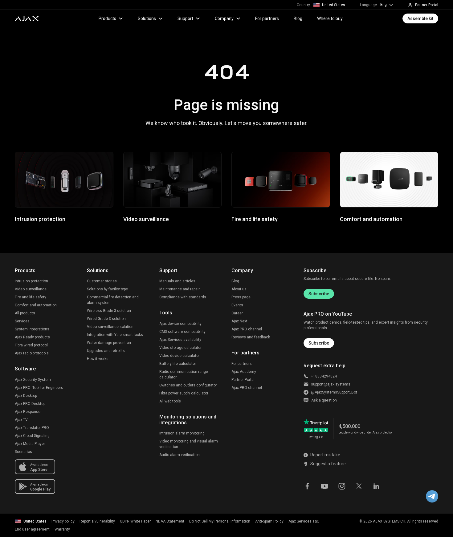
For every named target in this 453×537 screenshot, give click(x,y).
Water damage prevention (109, 343)
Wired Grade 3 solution (106, 319)
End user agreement (32, 529)
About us (239, 289)
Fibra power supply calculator (183, 393)
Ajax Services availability (180, 339)
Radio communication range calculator (183, 374)
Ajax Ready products (32, 337)
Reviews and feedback (250, 337)
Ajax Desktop (26, 396)
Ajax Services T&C (303, 521)
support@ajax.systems (330, 384)
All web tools (170, 401)
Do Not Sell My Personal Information (219, 521)
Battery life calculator (177, 363)
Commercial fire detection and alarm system (113, 300)
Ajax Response (27, 412)
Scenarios (23, 452)
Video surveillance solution (110, 327)
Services (22, 321)
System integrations (32, 329)
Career (237, 313)
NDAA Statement (170, 521)
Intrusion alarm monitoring (182, 433)
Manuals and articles (177, 281)
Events (237, 305)
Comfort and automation (36, 305)
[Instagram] (341, 486)
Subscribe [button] (318, 343)
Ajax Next (239, 321)
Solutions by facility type (107, 289)
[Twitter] (359, 486)
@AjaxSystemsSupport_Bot (334, 392)
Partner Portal (243, 380)
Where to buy (330, 18)
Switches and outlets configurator (188, 385)
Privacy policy (63, 521)
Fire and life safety (30, 297)
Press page (241, 297)
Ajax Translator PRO (32, 428)
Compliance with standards (182, 297)
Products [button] (107, 18)
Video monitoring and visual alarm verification (188, 444)
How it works (97, 359)
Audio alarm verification (179, 455)
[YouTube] (324, 486)
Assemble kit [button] (420, 18)
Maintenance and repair (179, 289)
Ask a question (324, 400)
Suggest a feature (328, 463)
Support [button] (185, 18)
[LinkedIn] (376, 486)
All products (25, 313)
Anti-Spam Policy (269, 521)
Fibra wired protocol (31, 345)
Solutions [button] (147, 18)
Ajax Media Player (30, 444)
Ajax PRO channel (246, 329)
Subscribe (318, 293)
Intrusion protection (31, 281)
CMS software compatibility (182, 331)
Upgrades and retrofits (106, 351)
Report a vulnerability (97, 521)
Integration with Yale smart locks (115, 335)
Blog (298, 18)
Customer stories (102, 281)
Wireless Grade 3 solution (109, 311)
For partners (267, 18)
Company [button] (224, 18)
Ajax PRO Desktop (30, 404)
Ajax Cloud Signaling (32, 436)
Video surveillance (31, 289)
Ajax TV (21, 420)
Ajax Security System (33, 380)
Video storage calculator (180, 347)
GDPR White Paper (135, 521)
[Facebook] (307, 486)
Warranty (62, 529)
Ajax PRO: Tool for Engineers (39, 388)
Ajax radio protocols (32, 353)
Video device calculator (179, 355)
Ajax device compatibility (180, 323)
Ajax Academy (243, 371)
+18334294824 (324, 376)
